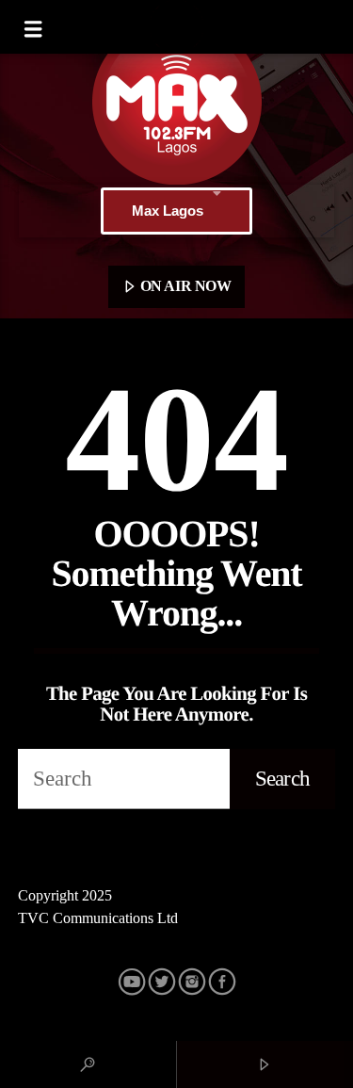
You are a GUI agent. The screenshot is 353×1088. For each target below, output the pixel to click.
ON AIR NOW (183, 286)
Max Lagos (167, 211)
